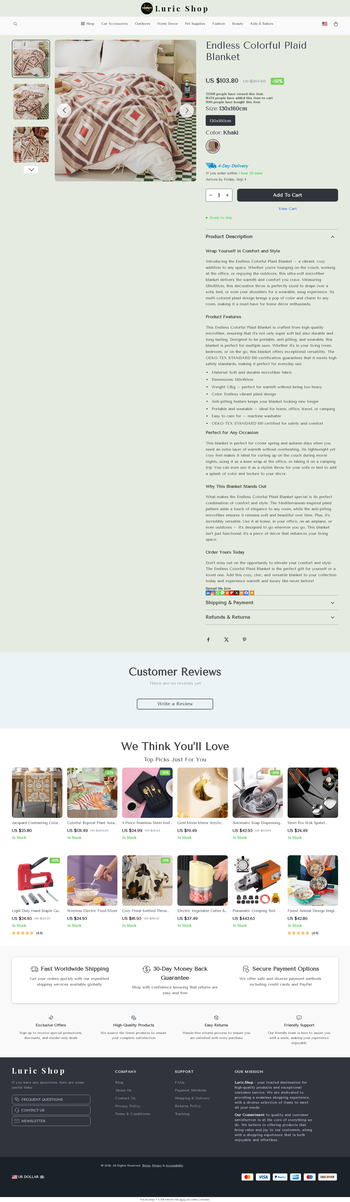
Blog (119, 1082)
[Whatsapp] (217, 593)
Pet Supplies (195, 24)
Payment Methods (191, 1090)
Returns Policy (188, 1106)
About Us (123, 1090)
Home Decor (167, 24)
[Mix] (241, 593)
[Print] (227, 593)
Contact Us (125, 1098)
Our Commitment (250, 1115)
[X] (236, 593)
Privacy (157, 1165)
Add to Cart (287, 195)
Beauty (237, 24)
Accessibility (174, 1165)
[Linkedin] (208, 593)
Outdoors (142, 24)
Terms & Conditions (132, 1114)
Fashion (218, 24)
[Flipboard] (232, 593)
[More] (252, 593)
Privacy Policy (127, 1106)
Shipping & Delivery (192, 1098)
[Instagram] (212, 593)
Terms (146, 1165)
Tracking (182, 1114)
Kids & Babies (261, 24)
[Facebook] (246, 593)
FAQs (180, 1082)
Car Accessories (114, 24)
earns (182, 1199)
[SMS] (222, 593)
